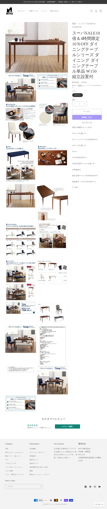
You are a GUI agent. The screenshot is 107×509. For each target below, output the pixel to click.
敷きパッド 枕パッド (12, 456)
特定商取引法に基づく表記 (39, 467)
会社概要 (33, 449)
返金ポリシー (34, 463)
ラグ (6, 460)
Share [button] (76, 187)
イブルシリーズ (10, 463)
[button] (22, 11)
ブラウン (77, 95)
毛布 (6, 449)
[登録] (40, 486)
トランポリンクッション (13, 467)
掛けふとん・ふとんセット (14, 452)
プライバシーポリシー (37, 452)
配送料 (80, 85)
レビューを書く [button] (67, 426)
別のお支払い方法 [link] (87, 122)
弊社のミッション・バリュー (39, 474)
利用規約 (33, 456)
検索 (31, 471)
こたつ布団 (9, 471)
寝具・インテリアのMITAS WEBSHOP (56, 504)
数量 (73, 100)
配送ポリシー (34, 460)
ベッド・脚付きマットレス (14, 474)
